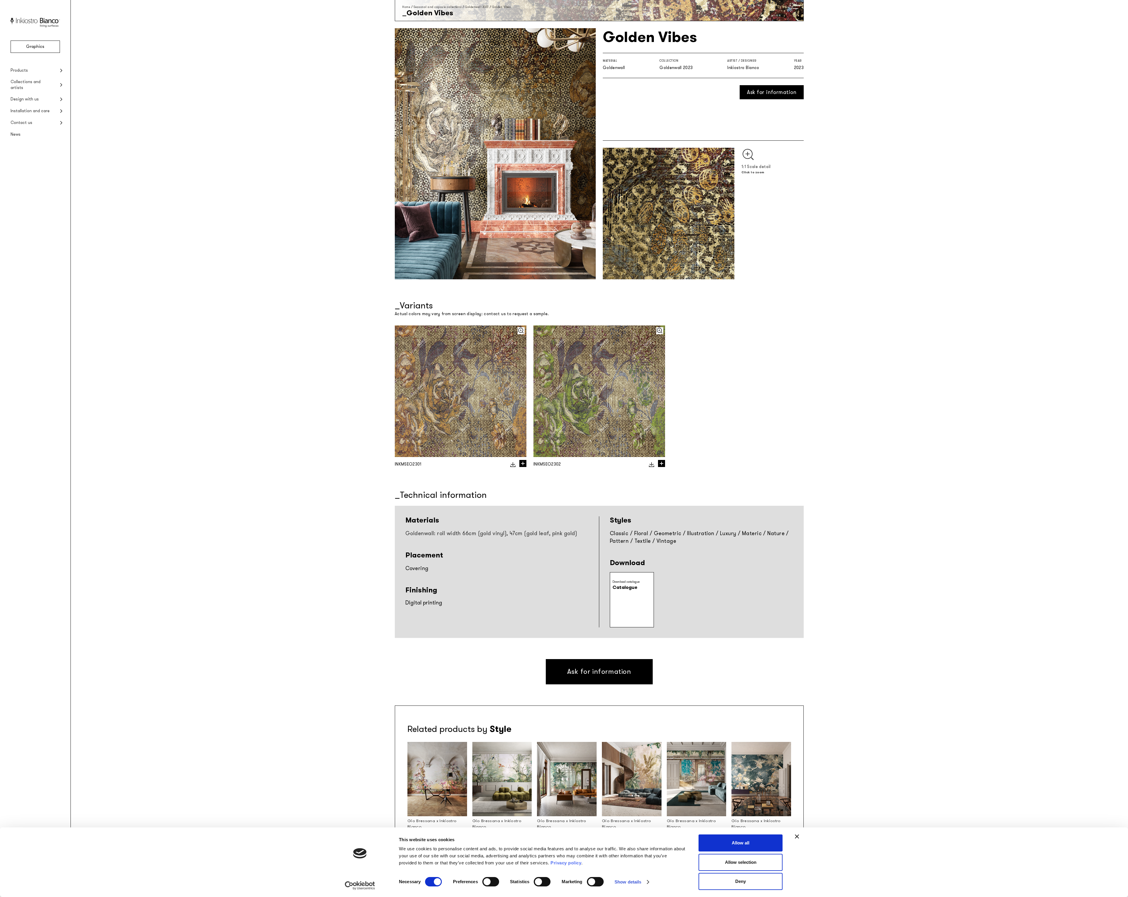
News (16, 134)
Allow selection (740, 862)
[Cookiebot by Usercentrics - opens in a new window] (360, 885)
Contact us (21, 122)
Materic (752, 533)
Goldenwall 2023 (477, 7)
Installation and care (30, 111)
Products (19, 70)
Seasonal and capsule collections (438, 7)
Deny (740, 881)
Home (406, 7)
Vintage (666, 541)
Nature (776, 533)
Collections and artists (26, 84)
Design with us (25, 99)
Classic (619, 533)
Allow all (740, 842)
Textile (642, 541)
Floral (641, 533)
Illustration (700, 533)
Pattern (619, 541)
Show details (628, 881)
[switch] (490, 881)
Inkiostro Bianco (743, 67)
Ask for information (771, 92)
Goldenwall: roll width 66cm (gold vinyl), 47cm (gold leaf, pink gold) (491, 533)
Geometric (668, 533)
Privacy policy (565, 862)
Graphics (35, 46)
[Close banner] (797, 836)
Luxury (728, 533)
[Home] (35, 26)
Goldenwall (614, 67)
